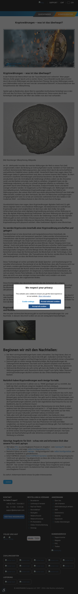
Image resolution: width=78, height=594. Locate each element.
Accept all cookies (39, 306)
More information (45, 296)
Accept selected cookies (50, 301)
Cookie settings (28, 301)
